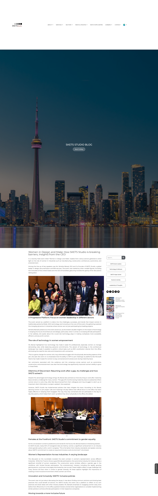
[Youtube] (113, 292)
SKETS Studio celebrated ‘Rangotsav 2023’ (120, 306)
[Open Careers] (111, 25)
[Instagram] (116, 292)
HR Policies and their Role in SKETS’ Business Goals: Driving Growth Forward (119, 315)
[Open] (126, 25)
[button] (29, 416)
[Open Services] (62, 25)
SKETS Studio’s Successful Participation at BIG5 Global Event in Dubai (120, 299)
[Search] (123, 257)
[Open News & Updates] (86, 25)
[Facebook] (107, 292)
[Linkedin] (118, 292)
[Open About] (52, 25)
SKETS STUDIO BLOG (79, 144)
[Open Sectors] (72, 25)
